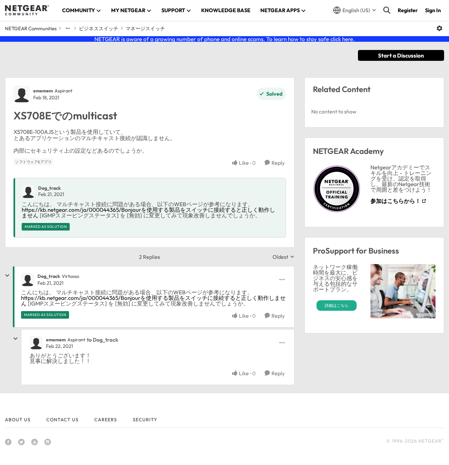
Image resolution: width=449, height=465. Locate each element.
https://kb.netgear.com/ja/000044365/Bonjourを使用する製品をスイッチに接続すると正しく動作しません (148, 212)
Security (145, 420)
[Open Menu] (439, 28)
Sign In (433, 10)
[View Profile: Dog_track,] (28, 191)
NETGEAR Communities (31, 28)
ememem (43, 90)
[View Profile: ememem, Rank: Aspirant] (21, 94)
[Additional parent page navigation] (68, 28)
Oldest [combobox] (283, 256)
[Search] (387, 10)
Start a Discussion (401, 55)
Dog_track (49, 188)
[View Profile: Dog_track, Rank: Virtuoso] (27, 279)
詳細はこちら (336, 305)
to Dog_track (102, 339)
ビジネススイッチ (98, 28)
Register (408, 10)
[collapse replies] (7, 276)
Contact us (62, 420)
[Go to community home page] (27, 10)
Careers (105, 420)
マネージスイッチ (145, 28)
